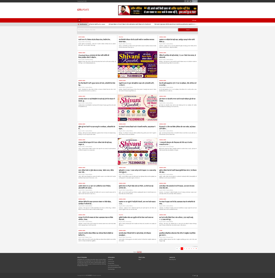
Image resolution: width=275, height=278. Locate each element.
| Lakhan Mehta (169, 43)
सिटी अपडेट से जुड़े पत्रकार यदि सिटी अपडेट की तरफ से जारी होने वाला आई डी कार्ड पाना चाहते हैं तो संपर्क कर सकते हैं (162, 24)
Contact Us (110, 259)
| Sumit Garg (88, 41)
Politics (121, 37)
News (140, 259)
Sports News (81, 37)
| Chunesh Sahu (169, 237)
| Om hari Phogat (170, 146)
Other (160, 230)
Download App (111, 269)
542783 (139, 252)
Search (188, 29)
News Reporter (172, 259)
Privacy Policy (111, 263)
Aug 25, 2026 (81, 41)
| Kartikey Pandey (89, 59)
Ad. (119, 75)
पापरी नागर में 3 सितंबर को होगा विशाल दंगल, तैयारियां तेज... (94, 39)
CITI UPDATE (89, 275)
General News (162, 37)
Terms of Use (111, 261)
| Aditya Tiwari (88, 237)
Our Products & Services (113, 265)
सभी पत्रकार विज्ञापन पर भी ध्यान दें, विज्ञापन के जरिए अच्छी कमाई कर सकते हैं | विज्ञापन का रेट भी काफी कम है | (115, 24)
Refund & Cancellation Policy (114, 267)
